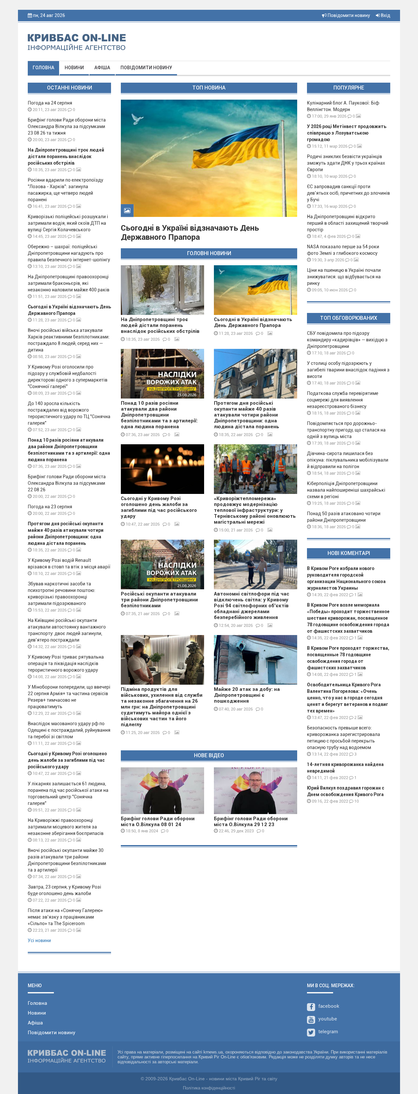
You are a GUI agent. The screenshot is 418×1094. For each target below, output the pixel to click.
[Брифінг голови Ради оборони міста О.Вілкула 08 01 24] (162, 790)
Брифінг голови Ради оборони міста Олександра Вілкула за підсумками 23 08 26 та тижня (67, 126)
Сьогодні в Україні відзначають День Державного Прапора (190, 232)
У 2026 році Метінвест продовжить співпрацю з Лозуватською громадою (346, 133)
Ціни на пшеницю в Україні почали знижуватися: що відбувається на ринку (344, 277)
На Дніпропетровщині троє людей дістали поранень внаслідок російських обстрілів (66, 156)
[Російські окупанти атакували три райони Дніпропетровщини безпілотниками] (162, 564)
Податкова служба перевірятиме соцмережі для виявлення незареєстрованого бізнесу (342, 400)
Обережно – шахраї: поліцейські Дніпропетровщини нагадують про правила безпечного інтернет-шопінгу (69, 253)
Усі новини (39, 940)
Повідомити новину (348, 15)
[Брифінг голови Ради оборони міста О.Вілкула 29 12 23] (255, 790)
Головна (43, 67)
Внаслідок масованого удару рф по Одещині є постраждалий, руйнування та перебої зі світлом (69, 730)
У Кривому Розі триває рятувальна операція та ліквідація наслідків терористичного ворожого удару (66, 663)
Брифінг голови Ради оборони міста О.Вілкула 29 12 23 (251, 821)
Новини (74, 67)
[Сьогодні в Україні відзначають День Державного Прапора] (255, 290)
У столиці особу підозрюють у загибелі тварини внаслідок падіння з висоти (348, 370)
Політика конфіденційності (209, 1088)
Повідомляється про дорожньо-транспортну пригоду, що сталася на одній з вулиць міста (346, 430)
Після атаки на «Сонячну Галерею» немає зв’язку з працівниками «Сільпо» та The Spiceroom (65, 917)
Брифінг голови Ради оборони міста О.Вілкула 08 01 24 (158, 821)
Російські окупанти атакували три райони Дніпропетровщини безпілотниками (159, 600)
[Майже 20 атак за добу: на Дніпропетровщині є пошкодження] (255, 660)
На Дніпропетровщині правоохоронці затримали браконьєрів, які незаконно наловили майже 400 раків (68, 283)
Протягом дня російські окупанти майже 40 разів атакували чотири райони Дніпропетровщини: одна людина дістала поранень (246, 415)
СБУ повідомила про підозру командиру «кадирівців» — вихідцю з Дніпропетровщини (347, 340)
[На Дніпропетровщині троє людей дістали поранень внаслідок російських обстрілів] (162, 290)
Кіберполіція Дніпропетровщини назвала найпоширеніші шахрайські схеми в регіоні (346, 490)
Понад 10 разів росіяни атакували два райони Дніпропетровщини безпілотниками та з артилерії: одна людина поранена (159, 415)
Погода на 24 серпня (50, 103)
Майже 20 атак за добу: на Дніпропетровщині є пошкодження (247, 695)
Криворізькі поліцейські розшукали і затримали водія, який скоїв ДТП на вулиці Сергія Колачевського (68, 223)
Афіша (102, 67)
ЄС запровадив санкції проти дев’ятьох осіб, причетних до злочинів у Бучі (348, 193)
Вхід (385, 15)
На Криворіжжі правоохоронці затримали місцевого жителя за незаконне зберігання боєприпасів (66, 827)
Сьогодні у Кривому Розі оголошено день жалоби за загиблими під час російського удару (67, 760)
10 (356, 801)
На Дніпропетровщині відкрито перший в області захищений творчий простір (347, 223)
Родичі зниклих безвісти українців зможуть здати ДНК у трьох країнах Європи (346, 163)
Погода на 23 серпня (50, 506)
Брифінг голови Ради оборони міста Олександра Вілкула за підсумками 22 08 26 (67, 483)
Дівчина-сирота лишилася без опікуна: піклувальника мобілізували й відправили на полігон (347, 460)
